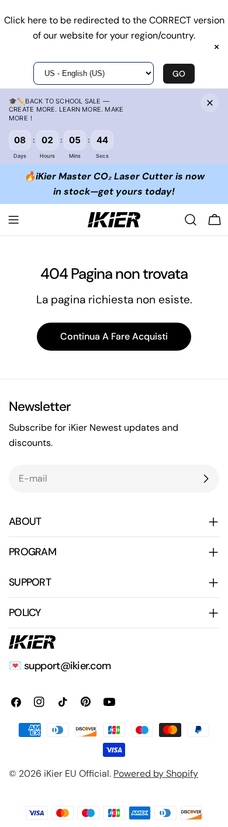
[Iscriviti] (206, 478)
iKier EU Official (76, 773)
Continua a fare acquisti (114, 336)
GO (178, 73)
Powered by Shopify (155, 773)
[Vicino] (210, 103)
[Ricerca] (190, 219)
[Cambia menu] (13, 219)
